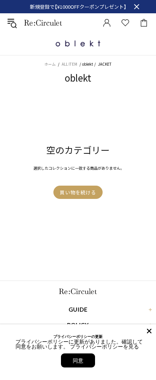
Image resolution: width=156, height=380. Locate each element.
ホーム (50, 64)
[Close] (149, 331)
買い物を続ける (78, 192)
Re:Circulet (43, 22)
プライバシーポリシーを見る (104, 346)
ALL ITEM (69, 64)
